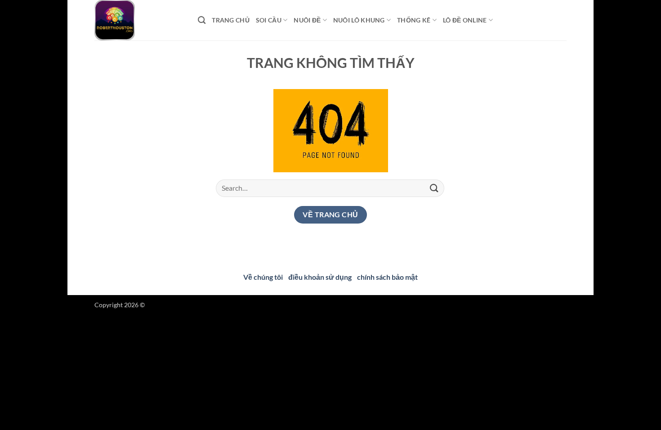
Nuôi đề (307, 20)
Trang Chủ (231, 20)
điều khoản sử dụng (320, 277)
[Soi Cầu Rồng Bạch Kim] (139, 20)
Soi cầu (268, 20)
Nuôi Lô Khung (359, 20)
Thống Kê (413, 20)
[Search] (201, 20)
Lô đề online (465, 20)
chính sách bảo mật (387, 277)
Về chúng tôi (263, 277)
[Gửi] (434, 188)
